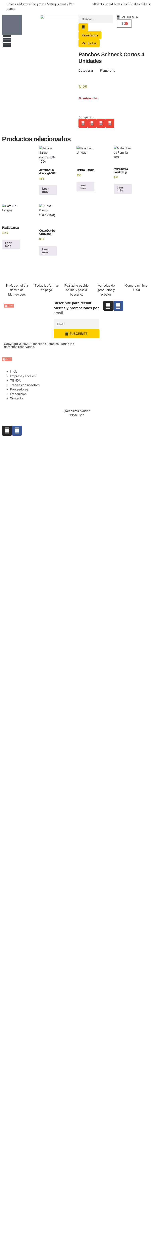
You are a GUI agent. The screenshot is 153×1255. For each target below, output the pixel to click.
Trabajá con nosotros (25, 385)
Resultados (90, 35)
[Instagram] (108, 306)
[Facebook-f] (118, 306)
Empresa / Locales (23, 376)
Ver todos (89, 43)
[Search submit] (83, 27)
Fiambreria (107, 70)
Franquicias (18, 394)
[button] (82, 123)
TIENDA (15, 380)
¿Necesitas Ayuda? (76, 411)
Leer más (45, 190)
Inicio (14, 371)
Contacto (16, 398)
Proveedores (19, 389)
